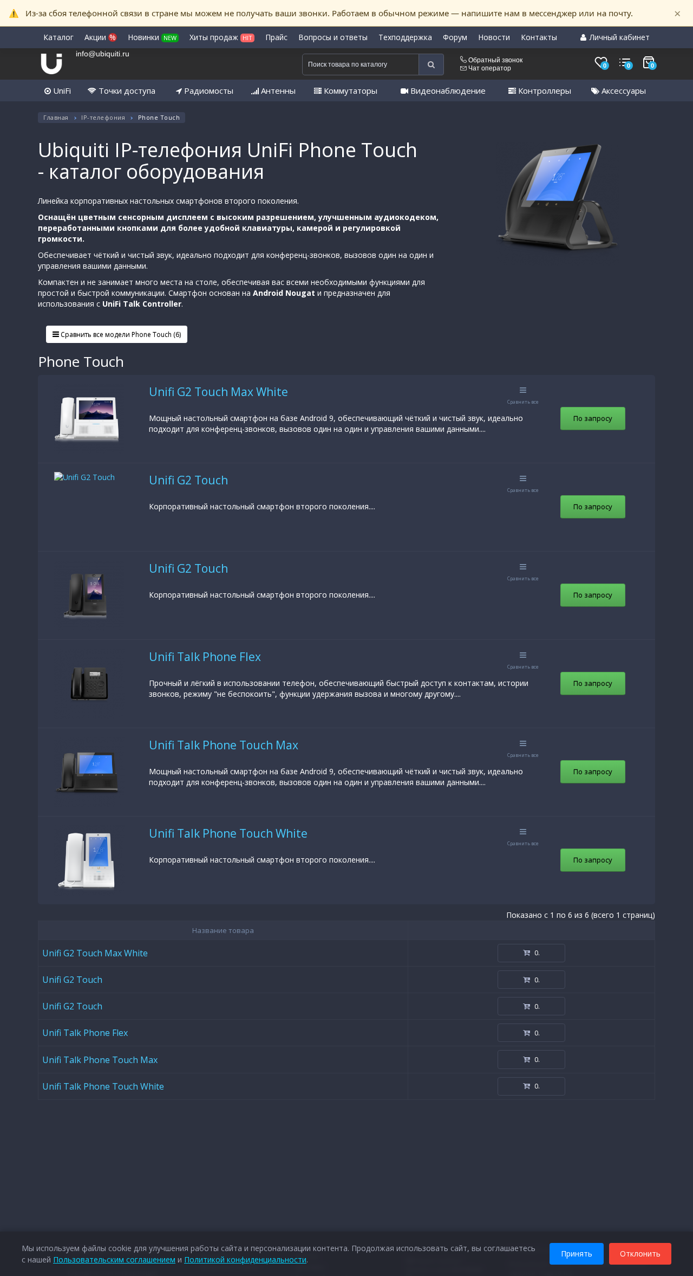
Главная (56, 117)
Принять (576, 1253)
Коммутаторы (349, 90)
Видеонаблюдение (447, 90)
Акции (100, 37)
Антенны (277, 90)
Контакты (539, 37)
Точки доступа (125, 90)
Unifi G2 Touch (188, 480)
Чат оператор (489, 68)
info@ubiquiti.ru (102, 53)
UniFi (61, 90)
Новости (494, 37)
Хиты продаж (220, 37)
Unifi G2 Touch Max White (218, 391)
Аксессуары (622, 90)
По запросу (592, 418)
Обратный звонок (494, 60)
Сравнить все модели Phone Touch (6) (120, 334)
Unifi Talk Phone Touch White (228, 833)
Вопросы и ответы (333, 37)
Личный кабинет (618, 37)
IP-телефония (103, 117)
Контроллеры (543, 90)
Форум (455, 37)
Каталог (58, 37)
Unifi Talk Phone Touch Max (223, 745)
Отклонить (640, 1253)
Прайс (276, 37)
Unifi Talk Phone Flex (205, 656)
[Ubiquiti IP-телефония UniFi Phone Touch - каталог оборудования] (557, 203)
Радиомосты (207, 90)
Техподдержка (405, 37)
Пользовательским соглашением (114, 1259)
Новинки (152, 37)
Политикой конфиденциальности (245, 1259)
